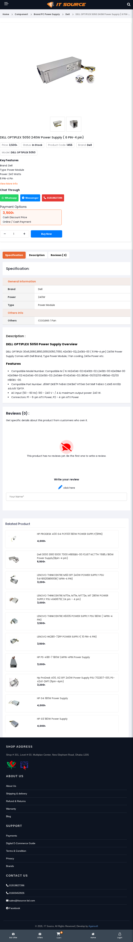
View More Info (9, 183)
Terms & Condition (16, 850)
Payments (11, 835)
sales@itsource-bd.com (21, 900)
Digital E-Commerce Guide (20, 843)
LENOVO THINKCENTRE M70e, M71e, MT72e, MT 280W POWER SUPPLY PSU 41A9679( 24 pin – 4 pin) (72, 597)
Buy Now (46, 234)
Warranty (11, 808)
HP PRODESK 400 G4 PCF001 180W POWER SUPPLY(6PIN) (70, 534)
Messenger (31, 197)
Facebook (14, 908)
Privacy (10, 858)
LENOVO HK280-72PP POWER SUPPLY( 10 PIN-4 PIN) (67, 636)
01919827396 (54, 197)
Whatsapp (11, 197)
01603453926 (16, 893)
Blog (8, 816)
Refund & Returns (16, 801)
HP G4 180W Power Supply (52, 698)
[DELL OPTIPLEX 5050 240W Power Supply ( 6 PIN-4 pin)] (65, 70)
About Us (11, 786)
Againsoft (93, 926)
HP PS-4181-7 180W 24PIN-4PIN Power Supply (63, 657)
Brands (10, 866)
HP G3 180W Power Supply (52, 719)
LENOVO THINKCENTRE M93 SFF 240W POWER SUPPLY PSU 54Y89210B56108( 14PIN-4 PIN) (70, 576)
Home (6, 14)
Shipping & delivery (16, 793)
